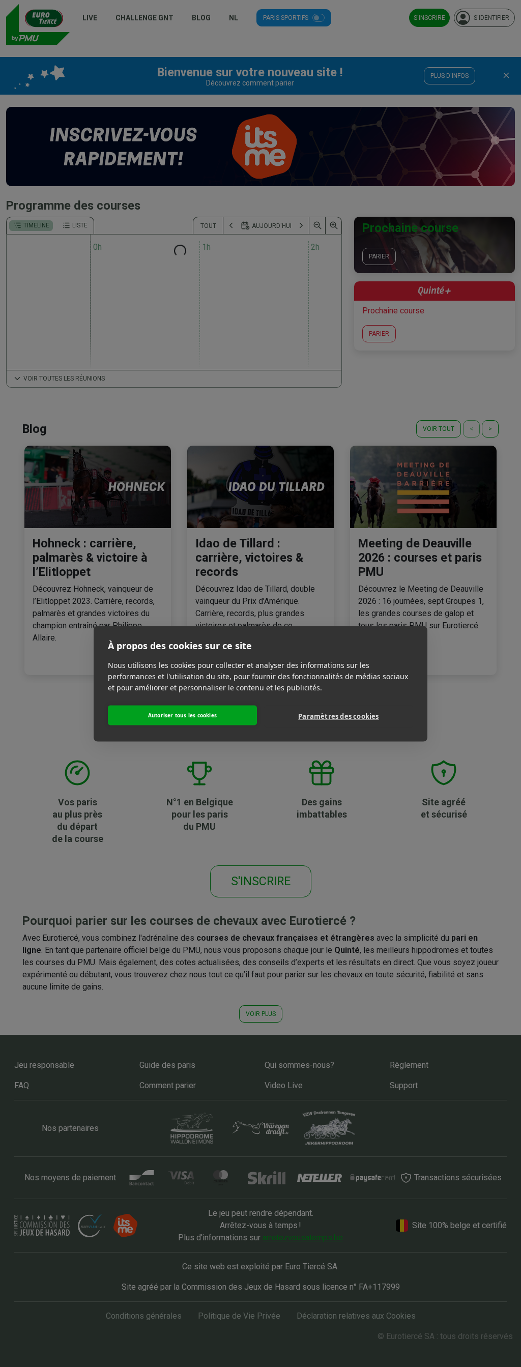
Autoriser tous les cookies (182, 715)
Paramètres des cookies (338, 716)
